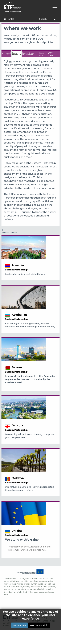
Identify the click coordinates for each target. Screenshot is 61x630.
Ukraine (17, 530)
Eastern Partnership (16, 53)
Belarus (17, 367)
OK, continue (19, 625)
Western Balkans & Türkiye (51, 53)
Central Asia (8, 53)
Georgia (17, 425)
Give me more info (39, 625)
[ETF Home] (30, 9)
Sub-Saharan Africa (41, 53)
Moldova (18, 478)
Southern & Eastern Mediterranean (29, 53)
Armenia (18, 265)
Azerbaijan (19, 314)
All (3, 54)
